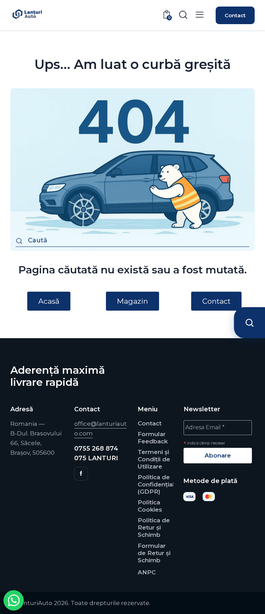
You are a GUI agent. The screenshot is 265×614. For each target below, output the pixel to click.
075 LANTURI (96, 458)
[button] (200, 15)
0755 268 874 (96, 448)
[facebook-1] (81, 474)
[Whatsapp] (13, 600)
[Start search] (19, 241)
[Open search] (249, 322)
